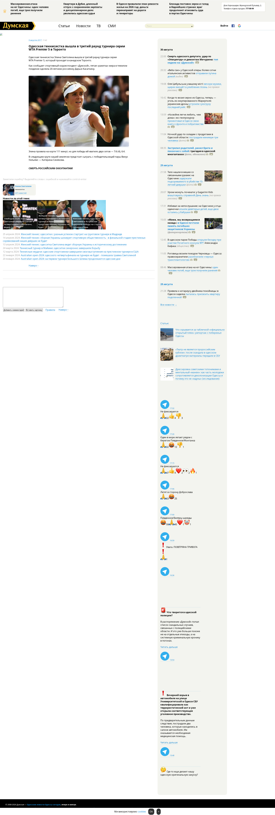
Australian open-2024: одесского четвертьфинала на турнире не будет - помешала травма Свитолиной (78, 255)
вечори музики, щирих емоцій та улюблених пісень (195, 85)
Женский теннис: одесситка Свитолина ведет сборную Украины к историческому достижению (74, 244)
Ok (151, 811)
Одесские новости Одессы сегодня (44, 804)
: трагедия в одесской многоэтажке (191, 153)
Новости (83, 26)
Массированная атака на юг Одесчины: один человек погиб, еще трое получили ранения (30, 8)
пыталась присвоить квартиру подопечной (194, 296)
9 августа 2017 (35, 40)
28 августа (166, 284)
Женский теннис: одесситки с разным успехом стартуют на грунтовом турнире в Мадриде (71, 234)
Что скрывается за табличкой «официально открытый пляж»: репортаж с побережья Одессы (200, 333)
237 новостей (20, 193)
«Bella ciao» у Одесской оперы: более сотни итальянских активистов (192, 72)
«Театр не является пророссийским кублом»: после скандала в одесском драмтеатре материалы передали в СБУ (197, 352)
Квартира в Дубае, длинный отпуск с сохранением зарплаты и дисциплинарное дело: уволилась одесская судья (82, 8)
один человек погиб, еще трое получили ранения (193, 269)
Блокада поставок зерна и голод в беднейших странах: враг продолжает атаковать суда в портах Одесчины (189, 8)
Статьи (64, 26)
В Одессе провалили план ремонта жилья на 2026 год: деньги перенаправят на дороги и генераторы (137, 8)
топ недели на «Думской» (193, 61)
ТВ (99, 26)
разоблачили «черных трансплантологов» (190, 258)
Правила (50, 309)
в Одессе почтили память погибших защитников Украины (183, 226)
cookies (142, 811)
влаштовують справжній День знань (188, 195)
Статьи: (164, 323)
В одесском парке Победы (182, 239)
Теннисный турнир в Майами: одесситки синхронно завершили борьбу (60, 248)
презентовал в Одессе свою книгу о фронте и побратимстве (186, 122)
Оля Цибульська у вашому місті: (186, 83)
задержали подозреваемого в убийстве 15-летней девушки (185, 181)
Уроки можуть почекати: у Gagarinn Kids (190, 192)
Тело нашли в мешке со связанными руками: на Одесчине (181, 175)
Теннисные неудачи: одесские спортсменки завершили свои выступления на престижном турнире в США (79, 251)
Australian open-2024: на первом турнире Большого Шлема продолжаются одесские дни (70, 258)
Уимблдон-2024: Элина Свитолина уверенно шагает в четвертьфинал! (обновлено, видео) (19, 223)
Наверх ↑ (34, 265)
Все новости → (168, 304)
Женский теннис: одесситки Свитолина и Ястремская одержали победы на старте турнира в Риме (87, 223)
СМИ (112, 26)
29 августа (166, 165)
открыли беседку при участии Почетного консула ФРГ (194, 241)
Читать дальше (169, 647)
